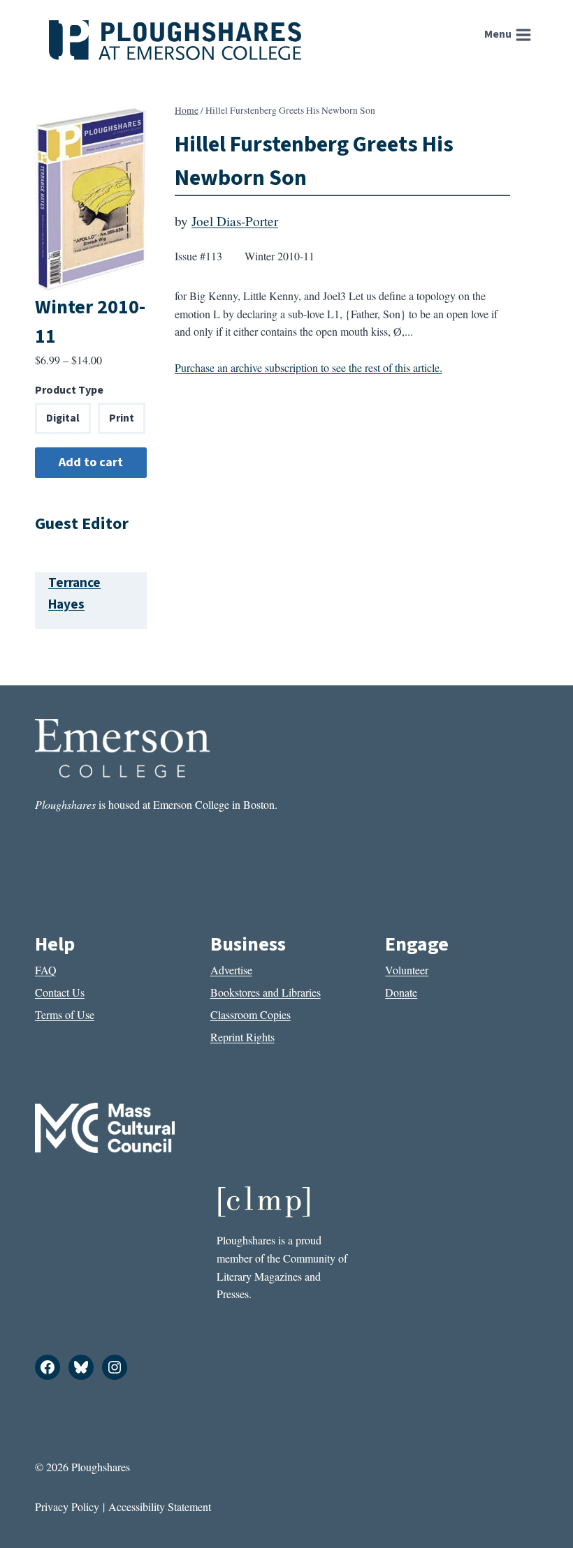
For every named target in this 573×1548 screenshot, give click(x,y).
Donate (401, 992)
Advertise (231, 969)
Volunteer (406, 969)
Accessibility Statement (159, 1506)
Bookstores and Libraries (265, 992)
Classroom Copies (250, 1014)
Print (121, 418)
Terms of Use (64, 1014)
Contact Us (60, 992)
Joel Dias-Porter (234, 221)
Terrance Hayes (74, 593)
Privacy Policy (67, 1506)
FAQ (46, 969)
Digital (63, 418)
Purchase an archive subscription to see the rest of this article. (308, 367)
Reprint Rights (242, 1036)
